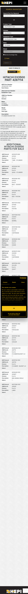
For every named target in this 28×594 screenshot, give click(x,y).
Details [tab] (14, 282)
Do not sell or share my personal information (14, 314)
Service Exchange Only (10, 55)
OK (14, 308)
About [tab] (23, 282)
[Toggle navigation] (25, 3)
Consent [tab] (5, 282)
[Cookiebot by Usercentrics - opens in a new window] (20, 278)
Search (6, 62)
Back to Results (14, 68)
